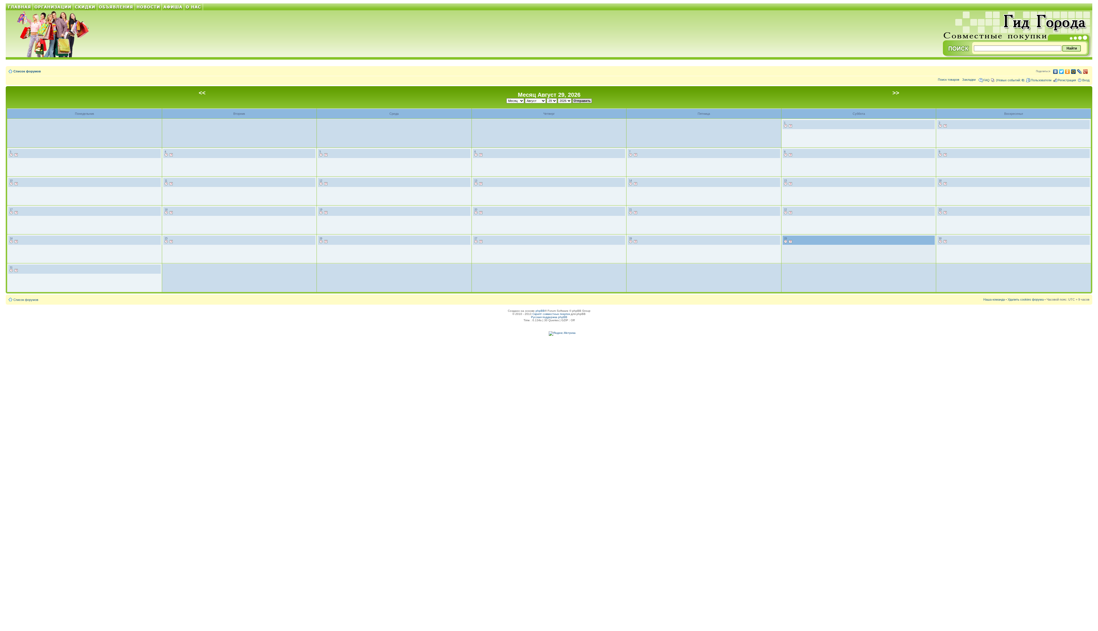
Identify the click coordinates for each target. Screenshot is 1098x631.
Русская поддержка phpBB (549, 317)
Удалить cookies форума (1026, 299)
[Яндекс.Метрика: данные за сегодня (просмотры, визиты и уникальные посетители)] (562, 333)
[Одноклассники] (1068, 71)
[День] (785, 126)
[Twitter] (1062, 71)
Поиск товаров (948, 79)
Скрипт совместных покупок (551, 314)
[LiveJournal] (1080, 71)
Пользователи (1041, 80)
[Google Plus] (1086, 71)
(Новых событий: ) (1010, 80)
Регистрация (1067, 80)
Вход (1085, 80)
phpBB (540, 310)
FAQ (986, 80)
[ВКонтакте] (1056, 71)
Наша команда (994, 299)
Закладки (969, 79)
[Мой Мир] (1074, 71)
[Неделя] (790, 126)
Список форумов (27, 71)
